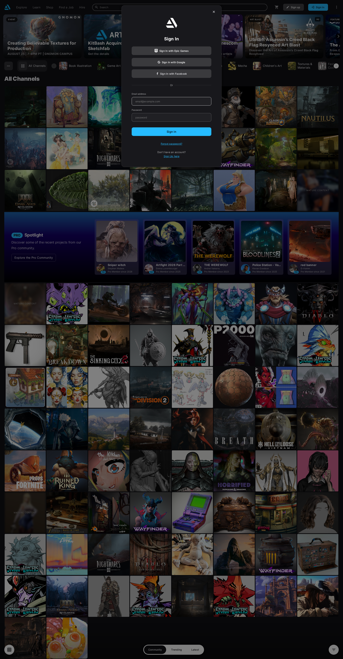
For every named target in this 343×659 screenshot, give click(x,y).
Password (137, 110)
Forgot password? (171, 143)
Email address (139, 94)
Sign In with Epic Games (174, 50)
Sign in (171, 131)
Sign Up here (171, 156)
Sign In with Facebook (173, 73)
